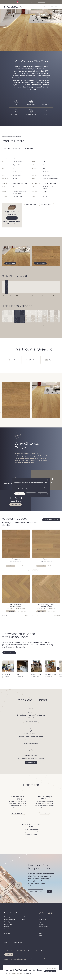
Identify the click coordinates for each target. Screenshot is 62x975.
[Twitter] (43, 913)
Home (3, 136)
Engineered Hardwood (9, 919)
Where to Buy (42, 931)
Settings (42, 493)
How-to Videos (42, 919)
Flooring (7, 917)
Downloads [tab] (17, 148)
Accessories (7, 931)
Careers (40, 935)
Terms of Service (41, 950)
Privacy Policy (31, 950)
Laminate (6, 926)
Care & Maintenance (43, 926)
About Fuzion (42, 924)
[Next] (58, 668)
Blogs (40, 921)
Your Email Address (9, 947)
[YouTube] (46, 913)
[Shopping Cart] (48, 6)
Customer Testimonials (44, 928)
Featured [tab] (7, 148)
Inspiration (25, 917)
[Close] (60, 2)
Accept (19, 493)
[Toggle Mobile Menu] (56, 6)
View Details (11, 565)
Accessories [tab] (29, 148)
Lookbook (24, 921)
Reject (31, 493)
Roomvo (23, 919)
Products (8, 136)
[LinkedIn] (49, 913)
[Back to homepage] (13, 7)
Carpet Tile (6, 928)
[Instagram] (52, 913)
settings (26, 488)
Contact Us (41, 933)
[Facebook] (40, 913)
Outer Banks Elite (47, 158)
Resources (42, 917)
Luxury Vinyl (7, 921)
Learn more (41, 2)
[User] (44, 6)
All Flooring (7, 933)
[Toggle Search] (52, 6)
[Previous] (6, 668)
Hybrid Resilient (8, 924)
